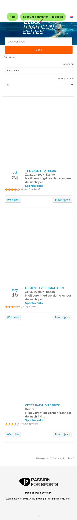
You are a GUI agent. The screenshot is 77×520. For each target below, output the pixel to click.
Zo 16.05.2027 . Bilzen (40, 292)
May (15, 290)
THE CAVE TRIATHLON (40, 171)
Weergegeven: (66, 78)
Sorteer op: (68, 64)
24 (15, 177)
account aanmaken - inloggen (43, 16)
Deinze (30, 409)
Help (13, 16)
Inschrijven (62, 200)
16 (15, 294)
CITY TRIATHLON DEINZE (42, 405)
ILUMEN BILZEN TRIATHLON (44, 288)
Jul (15, 172)
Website (13, 200)
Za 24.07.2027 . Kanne (40, 174)
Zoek (39, 49)
